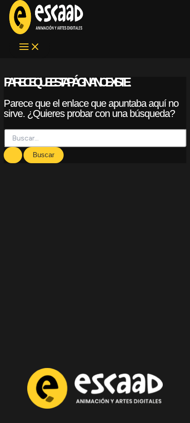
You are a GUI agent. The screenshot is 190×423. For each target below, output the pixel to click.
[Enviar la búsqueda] (13, 155)
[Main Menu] (29, 47)
